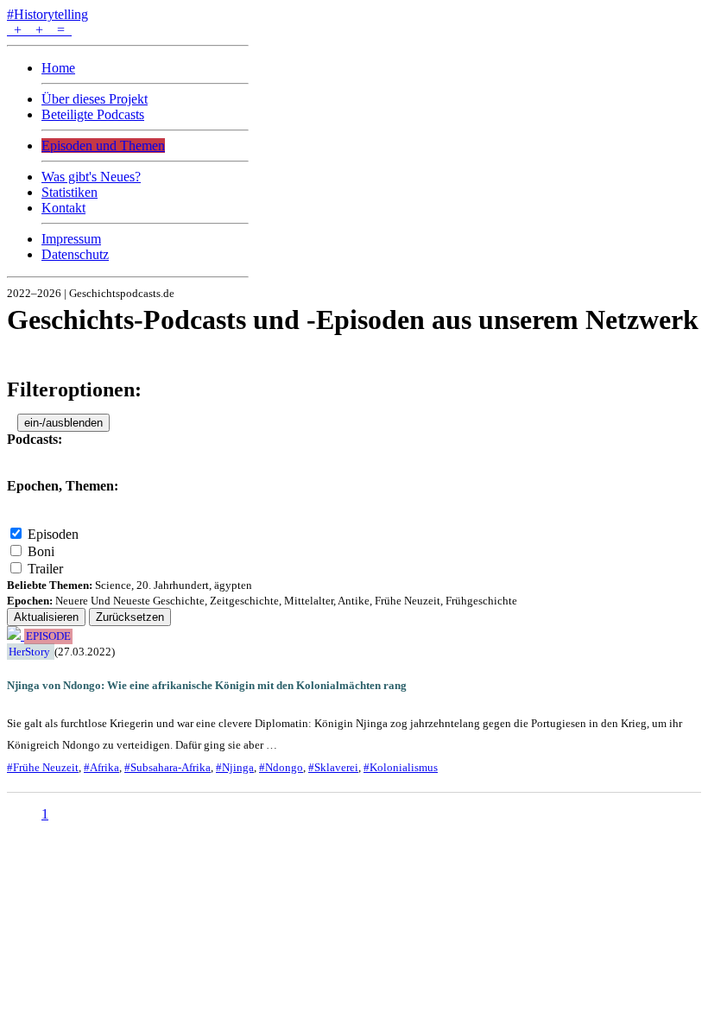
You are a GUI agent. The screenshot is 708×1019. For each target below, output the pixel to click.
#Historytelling (47, 14)
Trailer (45, 568)
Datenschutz (75, 254)
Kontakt (63, 207)
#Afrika (101, 767)
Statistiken (69, 192)
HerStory (29, 651)
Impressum (71, 238)
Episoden (53, 534)
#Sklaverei (333, 767)
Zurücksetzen (130, 617)
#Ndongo (281, 767)
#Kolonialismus (400, 767)
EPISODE (48, 636)
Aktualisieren (46, 617)
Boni (41, 551)
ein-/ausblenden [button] (63, 422)
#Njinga (235, 767)
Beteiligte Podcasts (92, 114)
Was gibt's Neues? (91, 176)
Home (58, 67)
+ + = (39, 29)
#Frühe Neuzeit (43, 767)
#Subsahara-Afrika (167, 767)
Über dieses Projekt (94, 99)
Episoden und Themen (103, 145)
